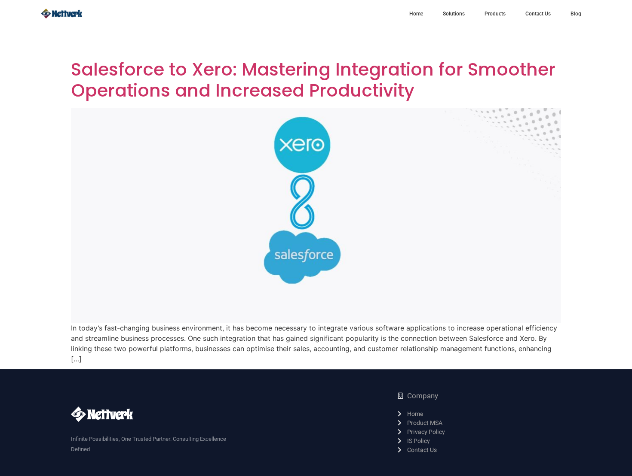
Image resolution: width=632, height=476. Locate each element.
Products (495, 14)
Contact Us (538, 14)
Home (416, 14)
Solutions (454, 14)
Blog (576, 14)
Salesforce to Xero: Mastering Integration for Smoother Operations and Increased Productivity (313, 80)
